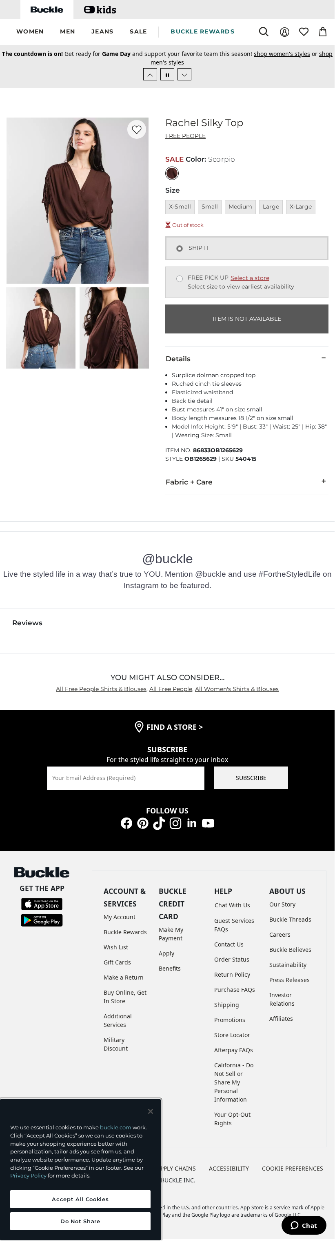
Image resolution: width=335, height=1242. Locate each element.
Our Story (282, 904)
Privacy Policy (28, 1175)
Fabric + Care (189, 482)
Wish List (116, 947)
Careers (280, 934)
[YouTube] (208, 823)
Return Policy (232, 974)
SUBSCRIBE (251, 778)
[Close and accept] (151, 1111)
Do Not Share (80, 1221)
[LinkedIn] (192, 823)
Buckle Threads (290, 919)
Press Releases (289, 980)
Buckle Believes (290, 949)
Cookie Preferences (292, 1168)
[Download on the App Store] (41, 903)
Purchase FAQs (234, 989)
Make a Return (124, 977)
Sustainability (287, 965)
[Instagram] (175, 823)
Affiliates (281, 1018)
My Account (119, 917)
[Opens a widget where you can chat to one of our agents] (303, 1226)
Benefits (170, 968)
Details (178, 359)
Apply (166, 953)
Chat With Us (232, 905)
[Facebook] (126, 823)
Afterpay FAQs (233, 1050)
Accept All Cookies (80, 1199)
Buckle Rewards (125, 932)
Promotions (229, 1020)
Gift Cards (117, 962)
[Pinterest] (143, 823)
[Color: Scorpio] (172, 173)
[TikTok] (159, 823)
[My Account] (284, 32)
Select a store (250, 278)
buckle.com (115, 1127)
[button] (30, 32)
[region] (80, 1169)
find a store (174, 727)
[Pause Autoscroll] (167, 74)
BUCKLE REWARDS (203, 31)
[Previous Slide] (150, 74)
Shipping (226, 1005)
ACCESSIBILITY (229, 1168)
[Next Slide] (184, 74)
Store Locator (232, 1035)
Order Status (231, 959)
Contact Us (229, 944)
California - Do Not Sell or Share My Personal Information (233, 1082)
